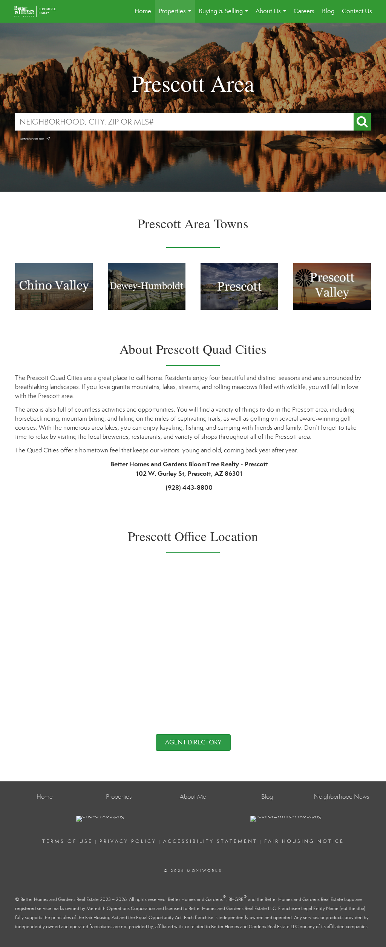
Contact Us (357, 11)
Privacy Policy (128, 841)
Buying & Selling (225, 15)
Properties (176, 15)
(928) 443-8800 (189, 487)
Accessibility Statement (210, 841)
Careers (304, 11)
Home (143, 11)
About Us (272, 15)
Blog (328, 11)
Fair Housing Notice (304, 841)
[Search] (362, 122)
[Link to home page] (38, 11)
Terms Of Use (67, 841)
